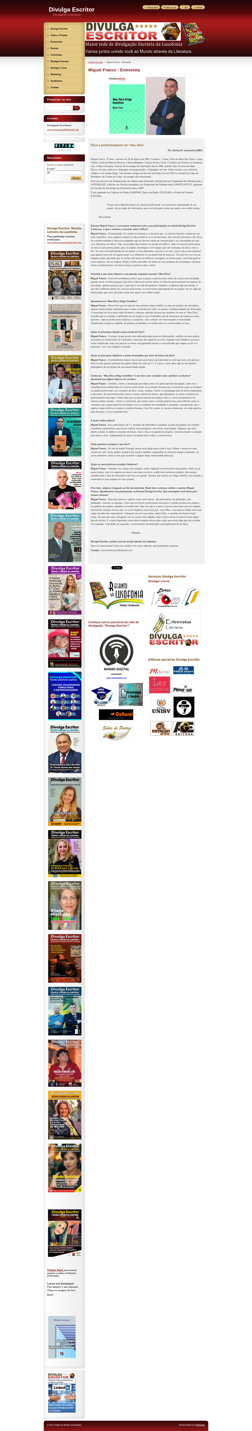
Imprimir (199, 7)
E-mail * (51, 169)
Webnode (200, 1425)
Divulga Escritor (95, 62)
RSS (186, 7)
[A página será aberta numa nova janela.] (146, 135)
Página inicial (152, 7)
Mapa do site (171, 7)
